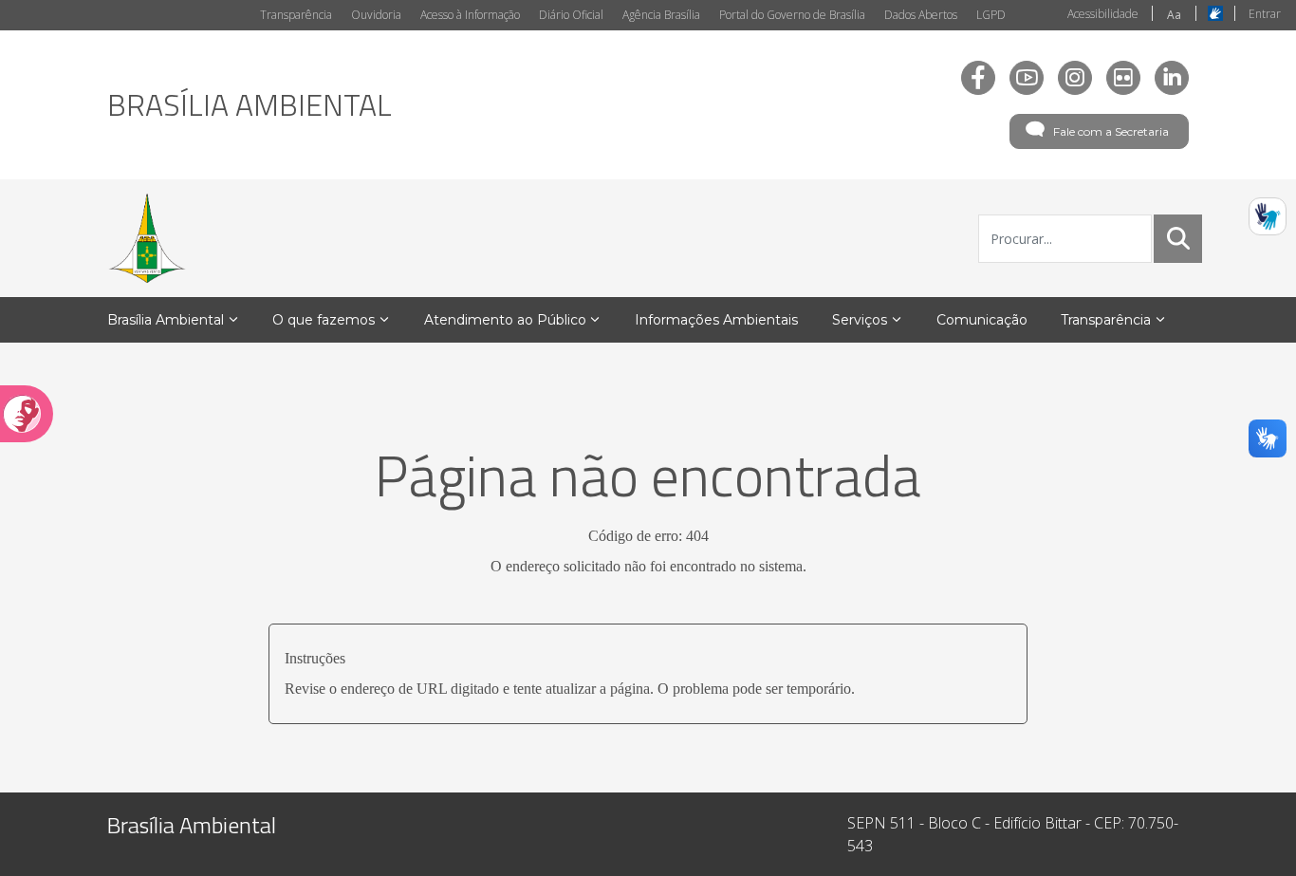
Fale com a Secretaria (1111, 131)
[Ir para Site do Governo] (147, 238)
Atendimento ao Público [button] (505, 319)
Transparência (296, 15)
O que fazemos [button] (323, 319)
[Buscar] (1178, 238)
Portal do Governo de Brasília (792, 15)
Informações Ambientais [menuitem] (716, 319)
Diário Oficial (571, 15)
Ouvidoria (376, 15)
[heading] (249, 104)
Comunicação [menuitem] (982, 319)
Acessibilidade (1103, 14)
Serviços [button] (859, 319)
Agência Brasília (661, 15)
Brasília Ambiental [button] (165, 319)
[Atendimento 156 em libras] (1267, 216)
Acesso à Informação (470, 15)
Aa (1174, 15)
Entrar (1265, 14)
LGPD (991, 15)
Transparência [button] (1106, 319)
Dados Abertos (920, 15)
